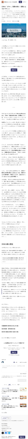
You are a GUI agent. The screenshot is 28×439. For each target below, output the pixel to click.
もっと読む (4, 412)
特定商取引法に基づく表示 (6, 428)
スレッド (14, 384)
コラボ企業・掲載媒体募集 (6, 431)
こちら (18, 354)
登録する (14, 70)
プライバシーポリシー (6, 426)
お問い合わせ (4, 430)
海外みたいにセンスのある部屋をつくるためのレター (11, 2)
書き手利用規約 (4, 423)
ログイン (24, 1)
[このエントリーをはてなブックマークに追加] (9, 433)
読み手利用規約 (4, 425)
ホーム (5, 384)
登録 (20, 2)
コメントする (22, 380)
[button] (3, 362)
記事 (9, 384)
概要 (18, 384)
